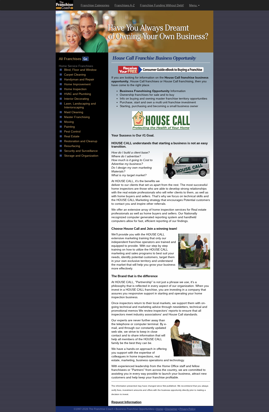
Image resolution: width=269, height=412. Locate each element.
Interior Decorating (76, 98)
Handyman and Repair (79, 79)
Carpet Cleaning (75, 74)
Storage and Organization (81, 155)
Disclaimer (171, 409)
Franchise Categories (95, 5)
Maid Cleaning (73, 112)
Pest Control (72, 131)
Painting (69, 126)
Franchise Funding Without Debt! (162, 5)
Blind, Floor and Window (80, 69)
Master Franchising (77, 117)
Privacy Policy (187, 409)
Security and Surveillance (81, 150)
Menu (193, 5)
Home (159, 409)
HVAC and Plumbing (77, 94)
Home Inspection (75, 89)
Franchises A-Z (125, 5)
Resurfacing (72, 146)
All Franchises (70, 59)
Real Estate (71, 136)
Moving (69, 121)
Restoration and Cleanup (80, 141)
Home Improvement (77, 84)
